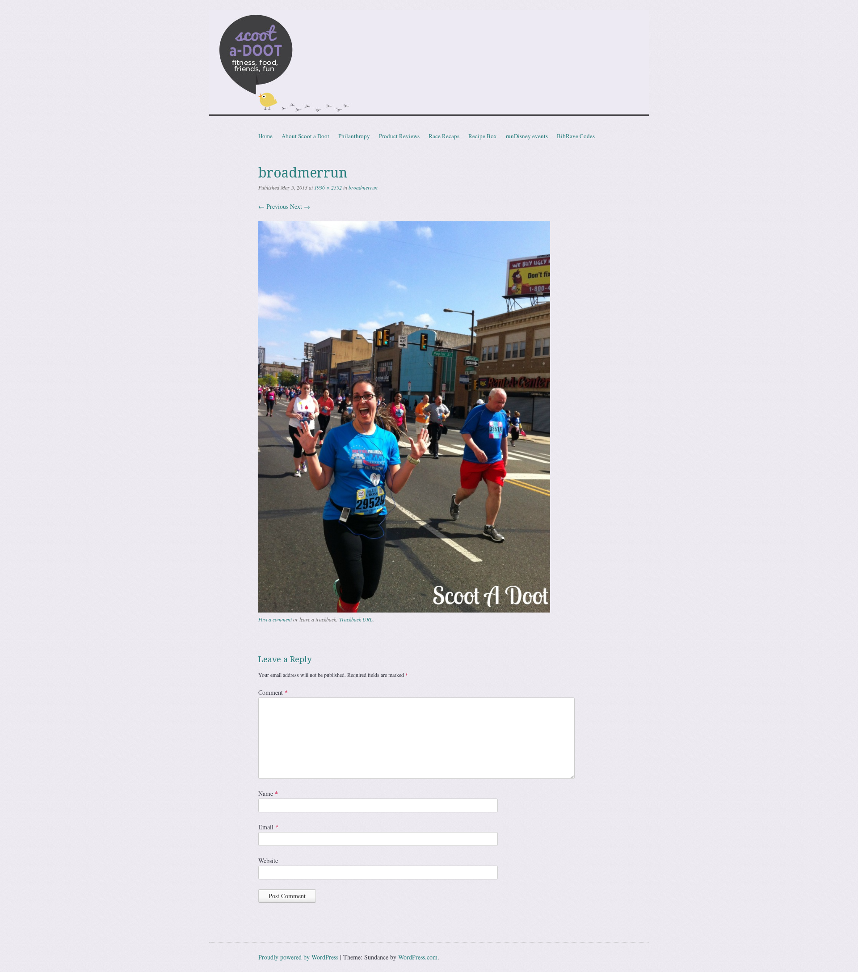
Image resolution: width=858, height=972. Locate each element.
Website (268, 860)
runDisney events (527, 136)
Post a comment (275, 619)
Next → (300, 206)
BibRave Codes (576, 136)
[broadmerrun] (404, 610)
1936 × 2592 (328, 187)
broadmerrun (363, 187)
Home (265, 136)
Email (268, 827)
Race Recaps (444, 136)
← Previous (273, 206)
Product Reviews (399, 136)
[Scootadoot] (429, 64)
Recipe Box (482, 136)
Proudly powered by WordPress (298, 957)
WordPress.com (417, 957)
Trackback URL (356, 619)
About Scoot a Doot (305, 136)
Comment (273, 692)
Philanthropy (354, 136)
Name (268, 793)
